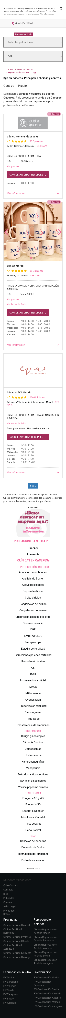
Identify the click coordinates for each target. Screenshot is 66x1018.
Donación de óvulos (33, 847)
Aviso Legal (9, 906)
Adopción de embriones (33, 572)
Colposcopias (33, 748)
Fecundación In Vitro (17, 972)
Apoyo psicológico (33, 584)
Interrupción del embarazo (33, 853)
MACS (33, 686)
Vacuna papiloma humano (33, 787)
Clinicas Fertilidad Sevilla (16, 941)
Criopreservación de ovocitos (33, 616)
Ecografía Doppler (33, 810)
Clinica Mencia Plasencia (22, 136)
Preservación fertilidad (33, 706)
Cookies (7, 902)
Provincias (10, 919)
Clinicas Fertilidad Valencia (17, 937)
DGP (33, 629)
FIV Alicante (9, 1002)
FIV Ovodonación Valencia (47, 993)
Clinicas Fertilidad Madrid (16, 925)
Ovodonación (33, 699)
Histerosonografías (33, 761)
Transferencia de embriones (33, 725)
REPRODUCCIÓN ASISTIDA (33, 567)
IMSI (33, 674)
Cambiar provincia (23, 34)
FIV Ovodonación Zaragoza (48, 1006)
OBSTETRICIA (33, 793)
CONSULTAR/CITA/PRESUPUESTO (27, 174)
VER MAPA (42, 146)
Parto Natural (33, 830)
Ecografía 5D (33, 804)
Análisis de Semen (33, 578)
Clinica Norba (15, 266)
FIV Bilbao (8, 998)
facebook (30, 869)
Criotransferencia (33, 623)
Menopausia (33, 768)
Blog (5, 893)
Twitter (37, 869)
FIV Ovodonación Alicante (47, 997)
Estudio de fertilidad (33, 648)
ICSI (33, 667)
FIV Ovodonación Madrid (46, 977)
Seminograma (33, 712)
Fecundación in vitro (33, 661)
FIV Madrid (9, 977)
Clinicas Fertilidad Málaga (16, 957)
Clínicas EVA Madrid (19, 392)
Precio (22, 85)
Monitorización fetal (33, 817)
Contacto (8, 889)
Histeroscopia (33, 755)
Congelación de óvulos (33, 604)
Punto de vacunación (33, 860)
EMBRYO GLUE (33, 635)
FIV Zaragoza (10, 994)
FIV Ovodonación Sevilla (46, 989)
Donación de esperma (33, 841)
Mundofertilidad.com (17, 880)
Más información (46, 14)
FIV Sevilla (8, 990)
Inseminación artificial (33, 680)
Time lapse (33, 718)
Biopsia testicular (33, 591)
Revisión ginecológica (33, 780)
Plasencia (33, 554)
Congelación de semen (33, 610)
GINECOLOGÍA (33, 731)
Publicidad (8, 898)
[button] (33, 193)
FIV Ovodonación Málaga (47, 1002)
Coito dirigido (33, 597)
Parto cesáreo (33, 823)
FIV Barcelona (10, 981)
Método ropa (33, 693)
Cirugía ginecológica (33, 736)
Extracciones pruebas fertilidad (33, 655)
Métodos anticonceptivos (33, 774)
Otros (33, 836)
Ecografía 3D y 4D (33, 798)
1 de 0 (33, 485)
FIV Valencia (9, 986)
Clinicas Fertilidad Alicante (17, 953)
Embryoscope (33, 642)
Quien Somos (10, 885)
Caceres (33, 548)
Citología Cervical (33, 742)
